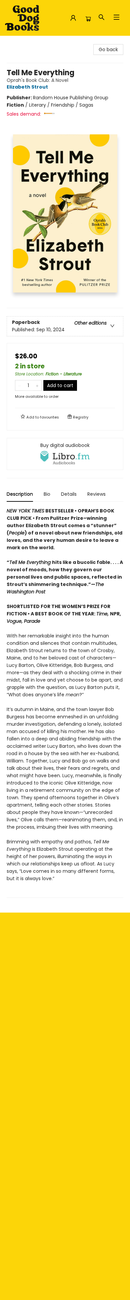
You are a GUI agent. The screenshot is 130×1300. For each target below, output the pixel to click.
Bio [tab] (47, 494)
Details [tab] (69, 494)
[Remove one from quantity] (19, 385)
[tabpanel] (65, 702)
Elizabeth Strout (27, 87)
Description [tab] (20, 494)
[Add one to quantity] (37, 385)
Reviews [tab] (96, 494)
